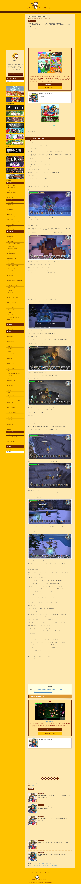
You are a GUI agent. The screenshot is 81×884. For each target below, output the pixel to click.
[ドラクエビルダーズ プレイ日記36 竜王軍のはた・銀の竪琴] (51, 778)
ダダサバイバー (11, 365)
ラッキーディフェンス (12, 353)
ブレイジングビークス (12, 299)
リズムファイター (11, 282)
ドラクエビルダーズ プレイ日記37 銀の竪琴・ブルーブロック (45, 865)
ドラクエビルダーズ (33, 783)
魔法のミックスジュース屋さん (14, 400)
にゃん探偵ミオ (11, 441)
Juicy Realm (10, 304)
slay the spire (10, 209)
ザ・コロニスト (11, 270)
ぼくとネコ (10, 417)
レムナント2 (10, 197)
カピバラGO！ (10, 348)
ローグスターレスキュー (12, 268)
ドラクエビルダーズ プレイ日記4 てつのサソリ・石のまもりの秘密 (53, 842)
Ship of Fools (10, 241)
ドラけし (9, 382)
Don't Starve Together (12, 248)
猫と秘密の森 (10, 336)
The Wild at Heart (11, 255)
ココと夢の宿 (10, 385)
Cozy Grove (10, 275)
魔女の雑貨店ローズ (12, 380)
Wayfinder (10, 190)
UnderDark (10, 351)
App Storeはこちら (49, 84)
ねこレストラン (11, 397)
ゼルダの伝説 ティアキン (12, 238)
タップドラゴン (11, 363)
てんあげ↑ (10, 390)
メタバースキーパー (12, 290)
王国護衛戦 (10, 358)
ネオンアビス (10, 219)
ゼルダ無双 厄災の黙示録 (12, 285)
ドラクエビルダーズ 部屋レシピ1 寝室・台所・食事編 (43, 863)
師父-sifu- (10, 214)
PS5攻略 (12, 11)
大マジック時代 (11, 307)
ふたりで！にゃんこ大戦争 (13, 297)
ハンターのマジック (12, 356)
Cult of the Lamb (11, 204)
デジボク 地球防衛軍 (12, 216)
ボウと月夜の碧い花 (12, 192)
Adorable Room (11, 334)
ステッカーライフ (11, 343)
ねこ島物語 (10, 375)
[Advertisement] (50, 38)
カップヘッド (10, 314)
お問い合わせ (47, 872)
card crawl (10, 414)
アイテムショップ (11, 392)
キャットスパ (10, 402)
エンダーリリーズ (11, 273)
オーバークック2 (11, 319)
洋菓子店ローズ (11, 338)
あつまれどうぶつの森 (12, 302)
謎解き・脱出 (59, 11)
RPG (30, 785)
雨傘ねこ (69, 11)
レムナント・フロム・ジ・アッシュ (14, 221)
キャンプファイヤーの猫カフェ (14, 360)
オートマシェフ (11, 309)
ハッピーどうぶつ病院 (12, 412)
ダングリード (10, 292)
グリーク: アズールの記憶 (13, 265)
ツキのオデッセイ (11, 395)
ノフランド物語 (11, 368)
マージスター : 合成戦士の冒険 (14, 404)
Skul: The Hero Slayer (12, 258)
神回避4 (9, 434)
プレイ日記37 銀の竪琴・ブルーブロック (43, 692)
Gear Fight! (10, 346)
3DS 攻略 (40, 11)
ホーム (33, 872)
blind (9, 439)
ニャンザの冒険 (11, 263)
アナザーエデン (11, 424)
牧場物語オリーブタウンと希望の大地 (15, 280)
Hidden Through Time (12, 246)
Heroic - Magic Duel (12, 409)
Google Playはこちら (49, 87)
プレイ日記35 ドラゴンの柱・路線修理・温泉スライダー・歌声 (48, 689)
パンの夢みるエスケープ (12, 436)
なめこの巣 (10, 419)
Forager (9, 312)
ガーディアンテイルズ (12, 387)
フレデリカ (10, 233)
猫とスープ (10, 370)
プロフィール (15, 74)
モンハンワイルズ (11, 185)
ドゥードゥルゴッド (12, 295)
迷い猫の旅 (10, 444)
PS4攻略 (21, 11)
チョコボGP (10, 251)
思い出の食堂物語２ (12, 407)
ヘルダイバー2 (11, 194)
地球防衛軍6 (10, 202)
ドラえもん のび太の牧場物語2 (14, 243)
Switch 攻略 (31, 11)
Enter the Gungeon (11, 321)
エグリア (9, 422)
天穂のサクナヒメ (11, 287)
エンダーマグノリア (12, 187)
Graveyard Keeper (11, 253)
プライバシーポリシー (39, 872)
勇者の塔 (9, 429)
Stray (9, 207)
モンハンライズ (11, 277)
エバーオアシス (11, 329)
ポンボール (10, 378)
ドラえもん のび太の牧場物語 (13, 317)
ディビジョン (10, 226)
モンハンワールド (11, 229)
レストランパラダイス (12, 426)
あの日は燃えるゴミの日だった (14, 373)
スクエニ (33, 785)
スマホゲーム (50, 11)
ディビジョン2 (11, 224)
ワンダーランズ (11, 212)
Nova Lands (10, 236)
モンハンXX (10, 326)
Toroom (9, 260)
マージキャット (11, 341)
